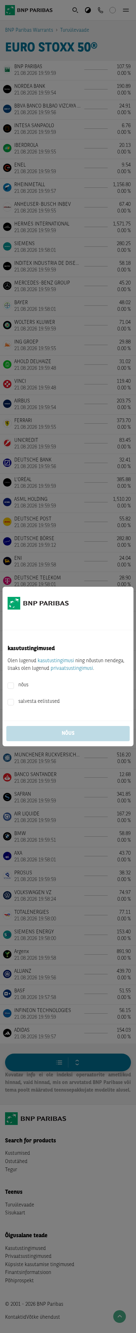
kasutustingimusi (56, 660)
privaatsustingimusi (72, 668)
